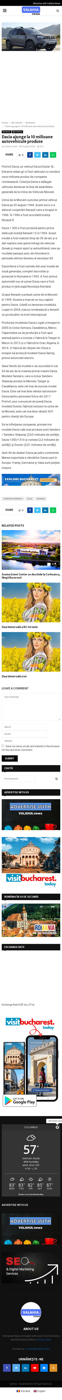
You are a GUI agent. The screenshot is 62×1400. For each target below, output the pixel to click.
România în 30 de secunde (21, 896)
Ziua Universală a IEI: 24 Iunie (20, 627)
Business (7, 132)
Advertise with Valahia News (46, 3)
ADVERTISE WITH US (16, 792)
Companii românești (13, 499)
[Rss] (53, 1368)
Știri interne (17, 132)
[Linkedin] (25, 1368)
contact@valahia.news (37, 1348)
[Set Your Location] (57, 1127)
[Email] (44, 1368)
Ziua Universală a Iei (14, 676)
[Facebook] (7, 1368)
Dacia (29, 499)
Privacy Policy (44, 1339)
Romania (41, 499)
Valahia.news (10, 146)
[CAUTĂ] (56, 778)
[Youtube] (35, 1368)
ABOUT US (31, 1329)
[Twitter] (16, 1368)
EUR (21, 1004)
